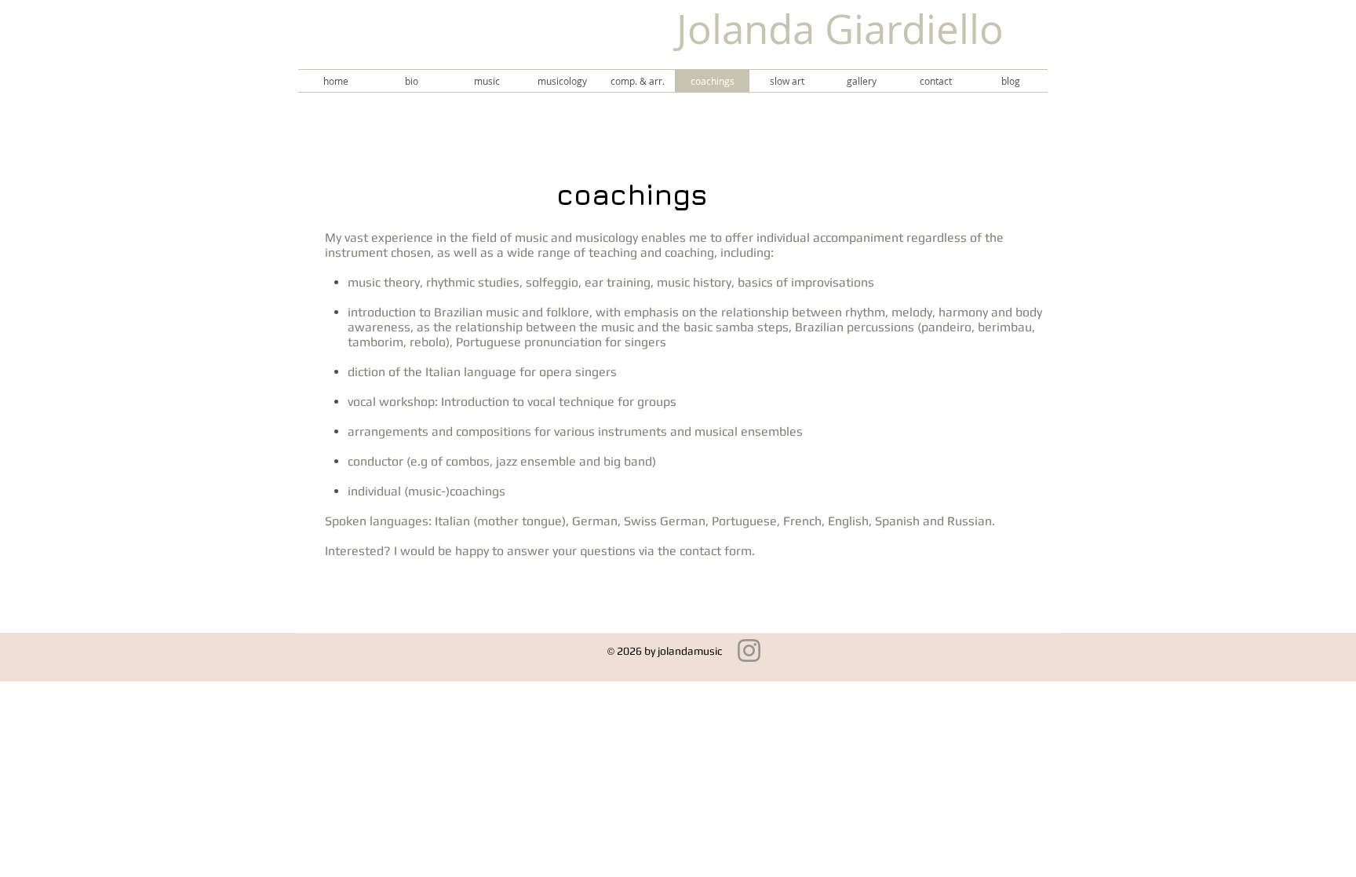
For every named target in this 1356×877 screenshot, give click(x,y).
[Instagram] (749, 650)
